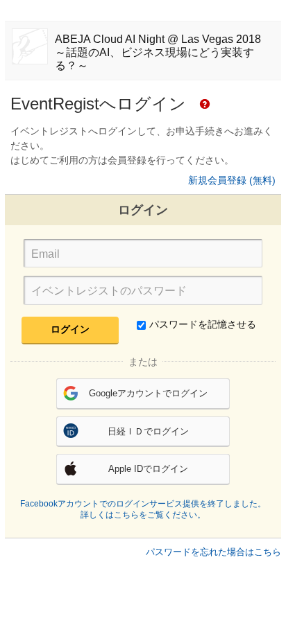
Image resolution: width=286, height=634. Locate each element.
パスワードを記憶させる (202, 324)
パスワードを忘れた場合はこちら (213, 552)
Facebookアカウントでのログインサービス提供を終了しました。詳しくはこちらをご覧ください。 (143, 509)
